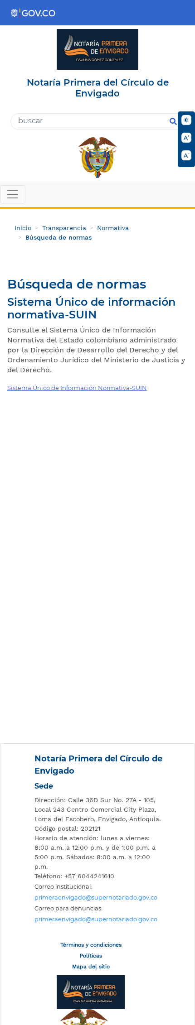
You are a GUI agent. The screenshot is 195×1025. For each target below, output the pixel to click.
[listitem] (99, 809)
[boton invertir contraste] (186, 120)
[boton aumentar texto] (186, 137)
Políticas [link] (91, 956)
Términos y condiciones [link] (91, 945)
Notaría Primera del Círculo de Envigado (98, 765)
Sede (43, 786)
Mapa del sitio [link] (91, 966)
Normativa (113, 227)
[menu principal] (97, 195)
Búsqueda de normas (58, 237)
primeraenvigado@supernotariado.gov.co (95, 897)
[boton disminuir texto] (186, 155)
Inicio (23, 227)
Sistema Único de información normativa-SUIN (91, 309)
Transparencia (64, 227)
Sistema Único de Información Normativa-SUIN (77, 387)
